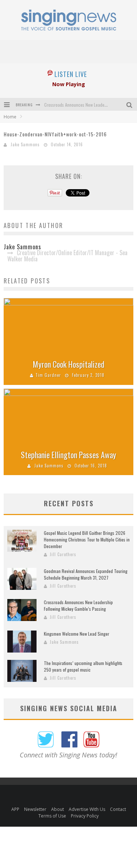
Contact (118, 809)
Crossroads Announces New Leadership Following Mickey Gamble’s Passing (78, 605)
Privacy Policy (85, 816)
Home (10, 117)
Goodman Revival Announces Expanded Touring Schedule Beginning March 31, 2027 (86, 574)
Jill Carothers (63, 554)
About (57, 809)
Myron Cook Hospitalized (68, 364)
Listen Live (70, 74)
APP (15, 809)
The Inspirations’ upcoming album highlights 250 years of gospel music (83, 666)
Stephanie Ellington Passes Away (68, 454)
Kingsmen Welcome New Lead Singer (76, 634)
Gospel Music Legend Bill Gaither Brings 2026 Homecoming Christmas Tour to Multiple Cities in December (87, 539)
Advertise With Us (87, 809)
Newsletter (35, 809)
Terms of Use (52, 816)
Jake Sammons (25, 144)
